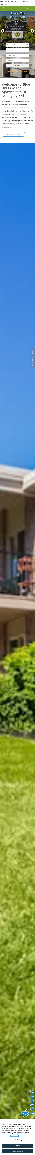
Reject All (17, 1145)
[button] (28, 8)
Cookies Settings (17, 1140)
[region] (17, 1137)
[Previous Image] (2, 31)
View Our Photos (13, 134)
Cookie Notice (14, 1136)
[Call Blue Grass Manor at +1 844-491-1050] (31, 8)
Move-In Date (11, 45)
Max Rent (10, 60)
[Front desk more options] (32, 1113)
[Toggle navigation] (3, 8)
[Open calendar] (27, 45)
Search (17, 65)
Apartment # (11, 55)
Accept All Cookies (17, 1151)
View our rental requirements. (17, 71)
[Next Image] (32, 31)
